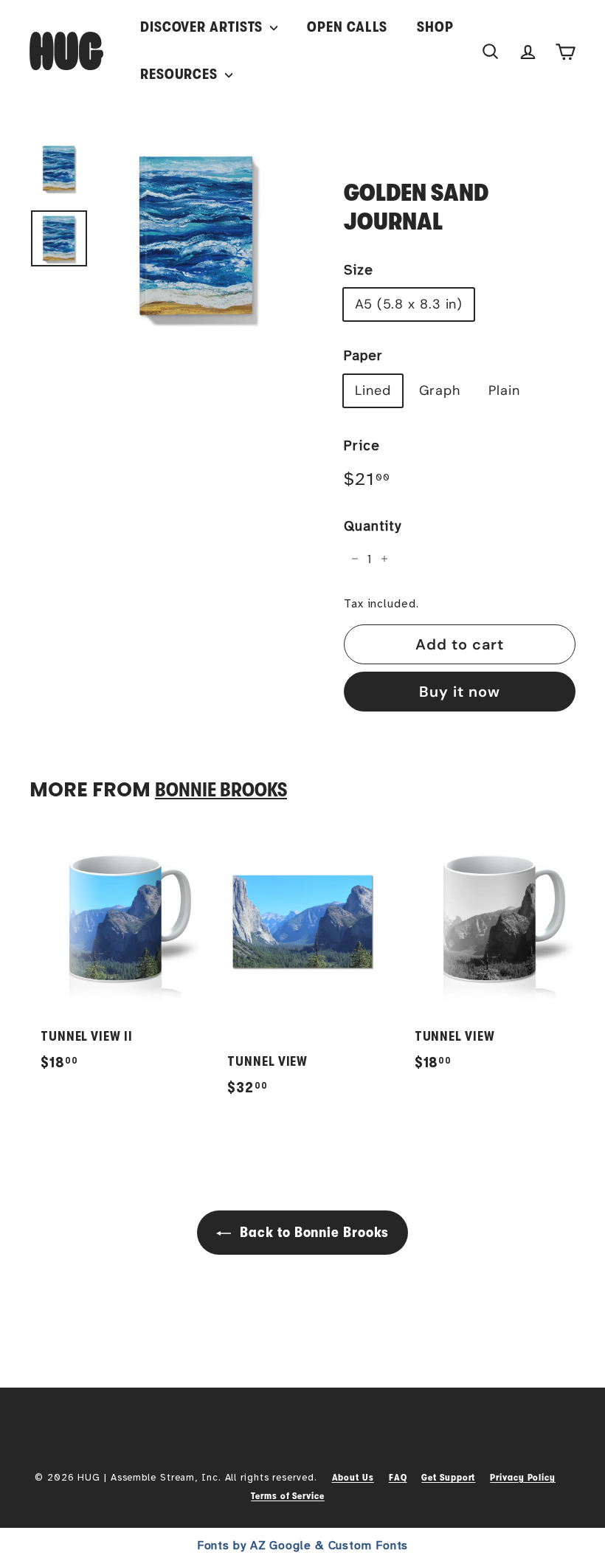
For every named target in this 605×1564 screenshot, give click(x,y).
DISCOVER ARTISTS (203, 26)
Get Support (448, 1477)
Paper (363, 356)
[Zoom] (197, 236)
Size (358, 270)
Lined (373, 390)
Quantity (372, 526)
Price (362, 446)
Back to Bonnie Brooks (313, 1232)
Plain (504, 390)
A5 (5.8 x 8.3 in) (409, 304)
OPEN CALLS (347, 26)
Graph (440, 390)
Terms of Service (287, 1495)
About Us (353, 1477)
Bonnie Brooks (221, 790)
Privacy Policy (523, 1477)
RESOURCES (180, 74)
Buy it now (459, 691)
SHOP (435, 26)
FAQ (398, 1477)
